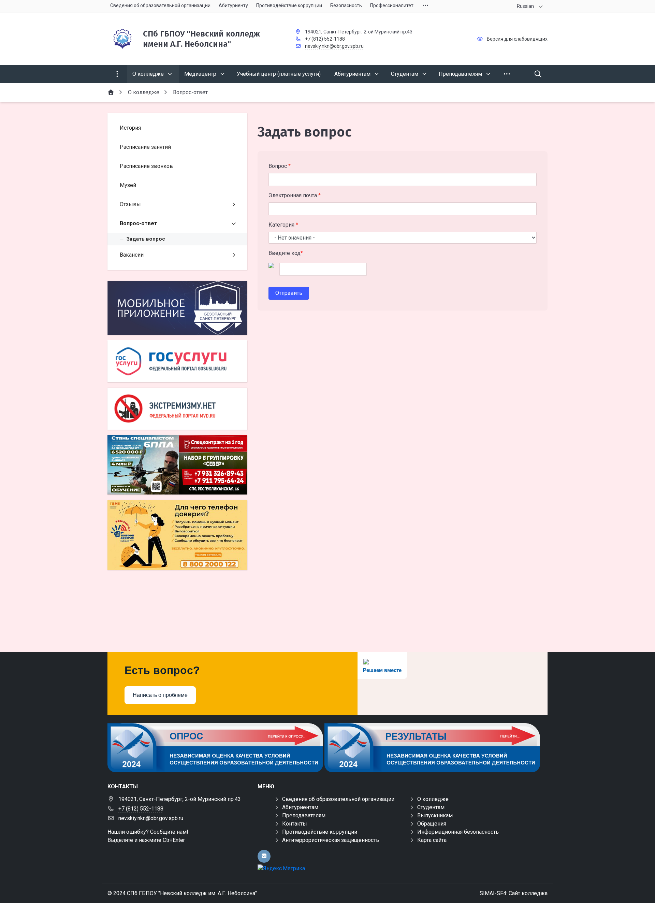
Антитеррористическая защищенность (330, 840)
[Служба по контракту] (177, 464)
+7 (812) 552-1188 (325, 39)
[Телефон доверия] (177, 535)
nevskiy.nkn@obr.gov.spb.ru (334, 46)
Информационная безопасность (458, 832)
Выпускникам (435, 815)
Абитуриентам (300, 807)
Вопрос (279, 166)
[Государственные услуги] (177, 361)
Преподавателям (303, 815)
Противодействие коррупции (319, 832)
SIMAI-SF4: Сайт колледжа (514, 893)
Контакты (294, 823)
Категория (283, 224)
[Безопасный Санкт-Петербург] (177, 308)
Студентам (431, 807)
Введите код (285, 253)
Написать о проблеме (160, 695)
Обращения (431, 823)
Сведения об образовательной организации (338, 799)
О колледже (433, 799)
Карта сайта (432, 840)
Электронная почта (294, 195)
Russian (525, 6)
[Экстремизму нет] (177, 409)
